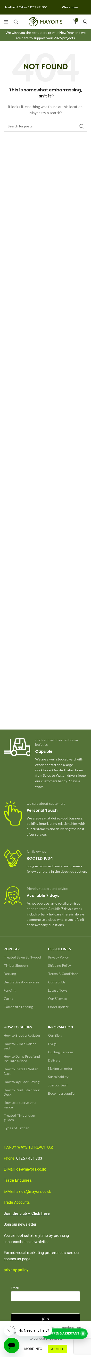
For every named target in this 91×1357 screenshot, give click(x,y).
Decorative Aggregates (21, 982)
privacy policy (16, 1270)
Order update (58, 1007)
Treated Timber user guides (19, 1117)
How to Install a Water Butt (21, 1071)
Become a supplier (62, 1093)
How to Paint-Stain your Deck (22, 1092)
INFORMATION (60, 1027)
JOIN (45, 1318)
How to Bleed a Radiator (22, 1035)
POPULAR (12, 949)
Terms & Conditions (63, 974)
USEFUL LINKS (59, 949)
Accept (57, 1349)
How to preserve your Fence (20, 1104)
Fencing (10, 990)
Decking (10, 974)
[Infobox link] (45, 763)
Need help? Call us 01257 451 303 (25, 7)
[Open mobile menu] (6, 22)
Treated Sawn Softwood (22, 957)
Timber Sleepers (16, 965)
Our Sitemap (57, 998)
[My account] (85, 22)
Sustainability (58, 1077)
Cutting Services (61, 1052)
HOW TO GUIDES (18, 1027)
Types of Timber (16, 1128)
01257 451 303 (29, 1158)
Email (15, 1288)
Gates (8, 998)
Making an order (60, 1068)
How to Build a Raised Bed (20, 1046)
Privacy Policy (58, 957)
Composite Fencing (18, 1007)
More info (33, 1349)
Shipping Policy (59, 965)
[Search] (16, 22)
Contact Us (57, 982)
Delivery (54, 1060)
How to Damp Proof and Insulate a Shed (22, 1058)
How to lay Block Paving (22, 1082)
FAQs (52, 1044)
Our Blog (55, 1035)
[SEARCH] (81, 126)
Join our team (58, 1085)
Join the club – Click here (27, 1213)
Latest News (57, 990)
